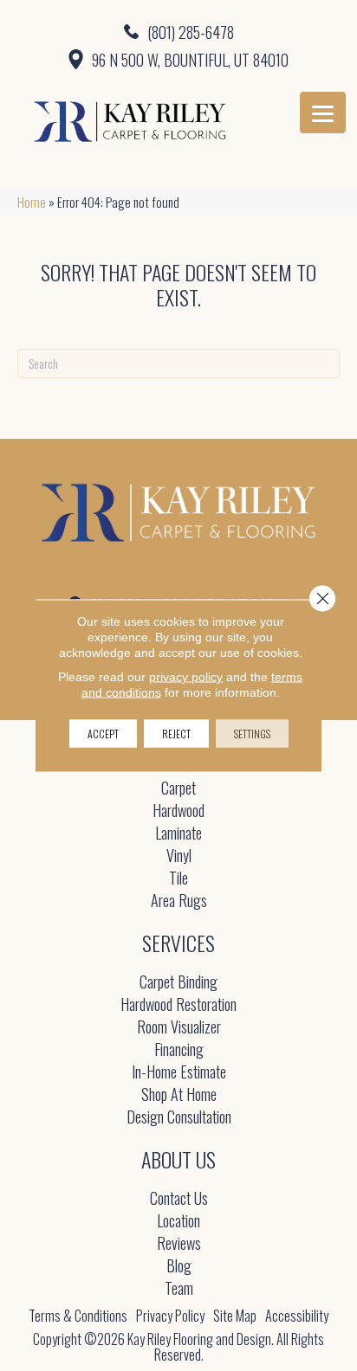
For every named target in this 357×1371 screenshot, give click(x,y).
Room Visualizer (179, 1028)
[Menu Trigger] (323, 112)
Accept (103, 733)
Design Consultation (179, 1118)
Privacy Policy (170, 1315)
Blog (178, 1267)
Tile (178, 879)
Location (178, 1222)
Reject (176, 733)
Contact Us (179, 1199)
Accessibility (296, 1315)
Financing (179, 1050)
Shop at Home (179, 1095)
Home (31, 201)
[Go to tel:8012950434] (178, 31)
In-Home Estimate (179, 1073)
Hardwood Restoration (178, 1005)
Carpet (178, 789)
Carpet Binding (178, 983)
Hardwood (178, 811)
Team (179, 1289)
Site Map (234, 1315)
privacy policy (186, 677)
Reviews (179, 1244)
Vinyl (178, 856)
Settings (252, 733)
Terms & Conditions (78, 1315)
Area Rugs (179, 901)
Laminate (178, 834)
